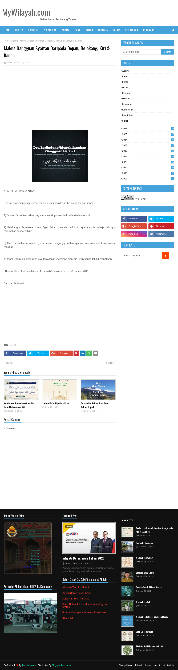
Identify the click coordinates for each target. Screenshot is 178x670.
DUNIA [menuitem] (116, 30)
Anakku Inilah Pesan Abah (76, 593)
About (157, 665)
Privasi (138, 665)
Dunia (125, 87)
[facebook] (134, 219)
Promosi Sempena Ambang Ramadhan (84, 612)
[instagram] (134, 234)
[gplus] (134, 226)
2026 (148, 128)
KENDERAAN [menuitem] (131, 30)
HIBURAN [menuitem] (103, 30)
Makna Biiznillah (143, 602)
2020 (148, 162)
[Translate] (165, 255)
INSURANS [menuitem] (149, 30)
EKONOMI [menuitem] (33, 30)
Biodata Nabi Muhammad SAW (149, 646)
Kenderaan (127, 109)
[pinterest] (161, 226)
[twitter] (161, 219)
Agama (14, 41)
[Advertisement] (60, 93)
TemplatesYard (29, 665)
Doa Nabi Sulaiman (144, 543)
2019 (148, 167)
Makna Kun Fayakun (144, 558)
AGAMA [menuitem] (66, 30)
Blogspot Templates (61, 665)
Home (7, 41)
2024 (148, 139)
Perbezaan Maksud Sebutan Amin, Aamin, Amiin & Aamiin (154, 530)
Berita (125, 82)
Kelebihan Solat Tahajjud (75, 598)
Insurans (126, 104)
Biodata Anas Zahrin (145, 572)
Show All (68, 618)
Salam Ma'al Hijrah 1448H (55, 403)
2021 (148, 156)
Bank (124, 76)
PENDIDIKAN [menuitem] (50, 30)
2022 (148, 151)
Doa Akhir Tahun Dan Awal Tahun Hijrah (94, 405)
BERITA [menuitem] (19, 30)
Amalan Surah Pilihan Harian (148, 587)
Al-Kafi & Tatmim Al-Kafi (75, 587)
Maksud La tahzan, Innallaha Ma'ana (152, 617)
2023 (148, 145)
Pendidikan (127, 115)
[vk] (161, 234)
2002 (147, 178)
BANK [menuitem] (77, 30)
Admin (9, 62)
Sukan (125, 121)
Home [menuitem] (7, 30)
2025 (148, 134)
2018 (147, 173)
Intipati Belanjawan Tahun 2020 (83, 558)
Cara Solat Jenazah (144, 631)
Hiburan (126, 98)
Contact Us (168, 665)
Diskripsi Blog (125, 665)
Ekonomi (126, 93)
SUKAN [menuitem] (89, 30)
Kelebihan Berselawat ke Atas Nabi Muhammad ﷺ (20, 405)
